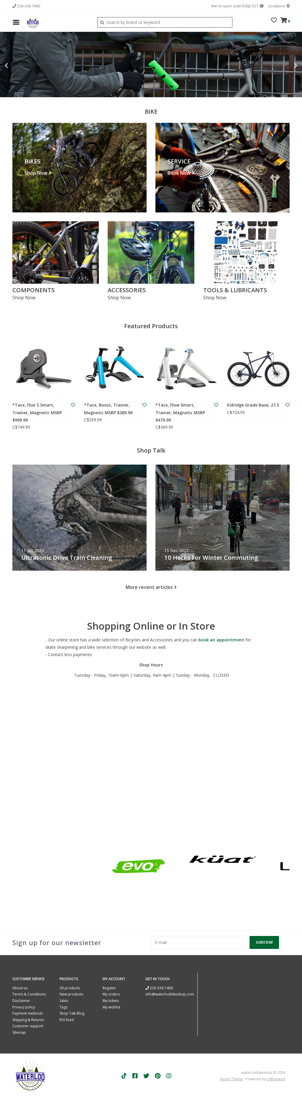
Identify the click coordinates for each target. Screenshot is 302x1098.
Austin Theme (231, 1079)
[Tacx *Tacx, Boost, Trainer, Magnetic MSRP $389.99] (115, 368)
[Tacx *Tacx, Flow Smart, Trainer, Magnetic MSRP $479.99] (186, 368)
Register (109, 987)
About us (19, 987)
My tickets (111, 1000)
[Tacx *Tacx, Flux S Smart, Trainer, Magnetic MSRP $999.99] (43, 368)
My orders (111, 994)
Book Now (179, 173)
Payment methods (27, 1013)
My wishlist (111, 1007)
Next (283, 66)
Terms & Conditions (29, 994)
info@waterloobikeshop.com (169, 994)
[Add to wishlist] (73, 405)
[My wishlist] (274, 21)
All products (70, 987)
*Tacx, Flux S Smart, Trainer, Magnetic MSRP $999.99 (37, 412)
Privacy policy (23, 1007)
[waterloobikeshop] (56, 22)
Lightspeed (276, 1079)
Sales (64, 1000)
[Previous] (15, 879)
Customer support (27, 1025)
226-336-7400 (161, 987)
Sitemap (19, 1032)
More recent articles (149, 587)
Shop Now (35, 173)
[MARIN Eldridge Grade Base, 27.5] (258, 368)
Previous (19, 66)
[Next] (286, 879)
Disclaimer (21, 1000)
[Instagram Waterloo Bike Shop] (169, 1076)
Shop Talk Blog (72, 1013)
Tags (64, 1007)
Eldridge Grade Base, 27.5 (253, 405)
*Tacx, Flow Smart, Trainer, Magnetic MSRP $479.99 (180, 412)
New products (71, 994)
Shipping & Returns (28, 1019)
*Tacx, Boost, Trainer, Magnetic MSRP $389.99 (108, 408)
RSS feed (67, 1019)
